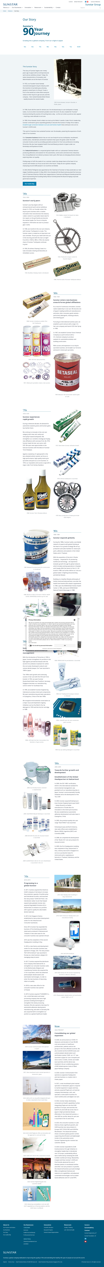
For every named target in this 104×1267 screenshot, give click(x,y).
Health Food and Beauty (29, 1232)
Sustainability (48, 7)
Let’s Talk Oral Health (69, 1230)
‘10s (70, 47)
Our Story (5, 1232)
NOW (78, 47)
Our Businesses (16, 7)
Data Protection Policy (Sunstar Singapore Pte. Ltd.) (50, 1262)
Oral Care (26, 1230)
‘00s (63, 47)
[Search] (100, 7)
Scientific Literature (48, 1227)
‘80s (48, 47)
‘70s (40, 47)
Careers (71, 1)
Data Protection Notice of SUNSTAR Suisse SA (26, 1262)
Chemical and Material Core (30, 1241)
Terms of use (11, 1262)
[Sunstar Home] (10, 4)
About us (6, 7)
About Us (6, 1225)
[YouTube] (87, 1)
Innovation (28, 7)
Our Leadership (7, 1234)
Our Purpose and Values (9, 1227)
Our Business (6, 1230)
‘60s (32, 47)
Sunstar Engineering (89, 1233)
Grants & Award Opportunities (51, 1232)
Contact (58, 7)
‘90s (55, 47)
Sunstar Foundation (89, 1236)
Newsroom (37, 7)
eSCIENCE (26, 1244)
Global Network (78, 1)
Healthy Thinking (68, 1227)
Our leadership (29, 184)
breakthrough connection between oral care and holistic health (42, 125)
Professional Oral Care (29, 1235)
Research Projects (48, 1230)
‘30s (25, 47)
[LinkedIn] (85, 1)
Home (4, 11)
